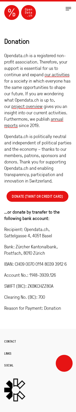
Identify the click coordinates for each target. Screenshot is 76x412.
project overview (27, 106)
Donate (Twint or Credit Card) (37, 196)
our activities (57, 74)
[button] (68, 8)
